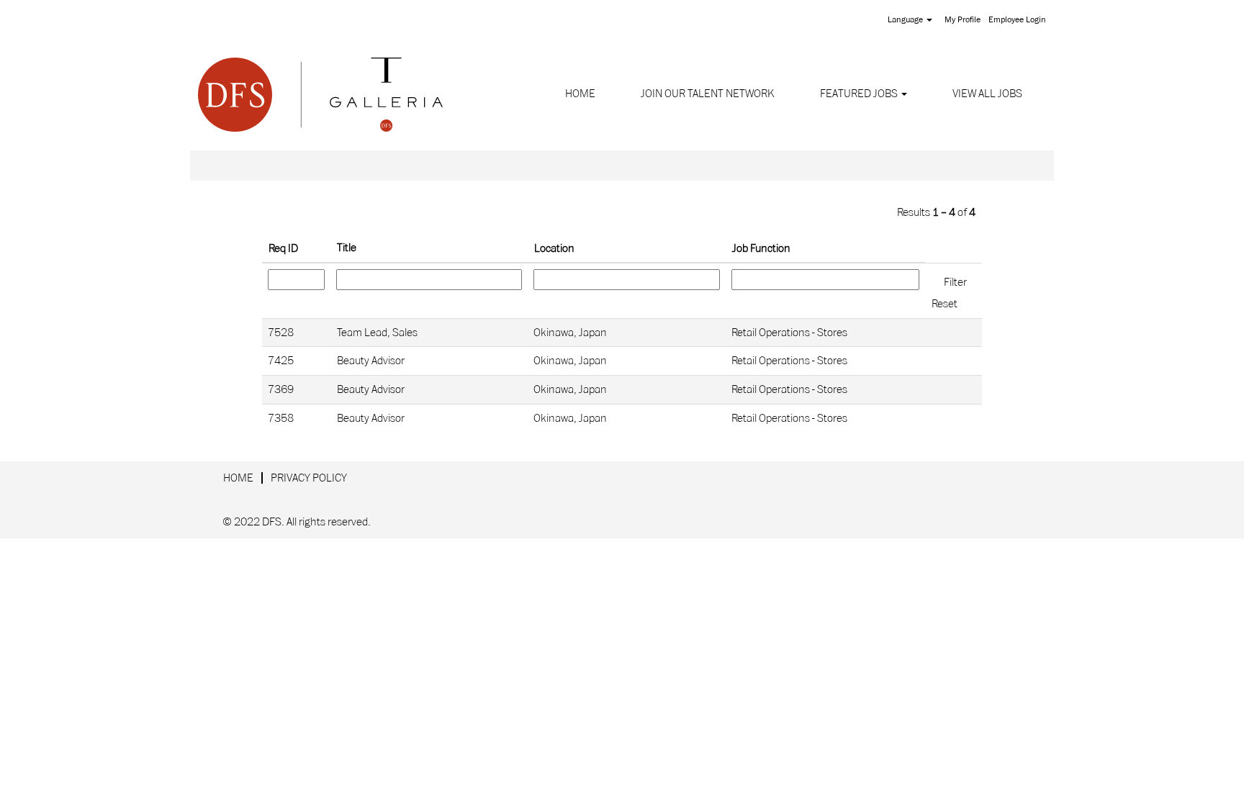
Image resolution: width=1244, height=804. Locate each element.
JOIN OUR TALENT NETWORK (708, 93)
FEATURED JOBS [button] (860, 93)
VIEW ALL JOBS (987, 93)
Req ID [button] (283, 248)
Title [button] (346, 247)
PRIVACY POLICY (309, 477)
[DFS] (320, 94)
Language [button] (906, 19)
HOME (580, 93)
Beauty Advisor (371, 360)
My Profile (963, 19)
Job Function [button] (761, 248)
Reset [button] (944, 303)
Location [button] (554, 248)
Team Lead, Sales (377, 332)
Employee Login (1017, 19)
